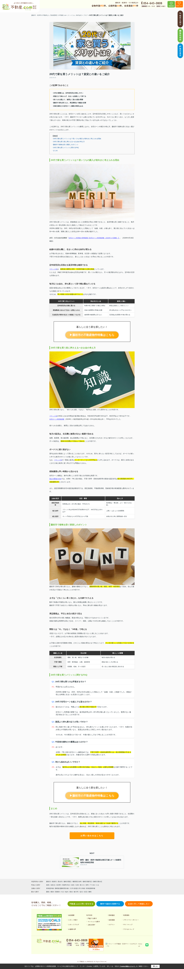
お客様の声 (72, 929)
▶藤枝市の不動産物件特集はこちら (92, 334)
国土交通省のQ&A (55, 479)
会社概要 (71, 915)
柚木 (66, 892)
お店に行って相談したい (139, 903)
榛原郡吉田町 (77, 881)
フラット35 (53, 269)
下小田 (92, 885)
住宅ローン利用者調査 (56, 419)
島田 (71, 892)
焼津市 (54, 881)
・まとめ (55, 150)
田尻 (73, 885)
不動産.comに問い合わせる (81, 903)
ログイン (112, 924)
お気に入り (179, 6)
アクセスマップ (128, 929)
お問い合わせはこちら (92, 836)
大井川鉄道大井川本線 (77, 888)
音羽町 (58, 885)
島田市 (60, 881)
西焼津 (57, 892)
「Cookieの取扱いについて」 (127, 966)
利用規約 (126, 915)
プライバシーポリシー (131, 920)
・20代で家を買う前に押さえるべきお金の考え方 (68, 141)
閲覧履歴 (171, 6)
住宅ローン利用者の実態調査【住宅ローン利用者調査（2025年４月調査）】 (94, 238)
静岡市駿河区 (87, 881)
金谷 (81, 892)
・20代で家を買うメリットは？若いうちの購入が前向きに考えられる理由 (76, 138)
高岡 (48, 885)
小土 (97, 885)
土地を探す (91, 925)
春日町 (76, 892)
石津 (77, 885)
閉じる (155, 966)
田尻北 (53, 885)
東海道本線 (50, 888)
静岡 (89, 892)
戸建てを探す (92, 918)
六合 (62, 892)
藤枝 (47, 892)
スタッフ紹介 (73, 920)
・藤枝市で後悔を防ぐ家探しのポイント (65, 144)
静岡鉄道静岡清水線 (62, 888)
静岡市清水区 (97, 881)
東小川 (82, 885)
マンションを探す (94, 921)
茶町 (87, 885)
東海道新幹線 (90, 888)
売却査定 (112, 915)
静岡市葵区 (67, 881)
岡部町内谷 (66, 885)
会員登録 (112, 920)
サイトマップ (128, 924)
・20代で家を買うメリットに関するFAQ (65, 147)
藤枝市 (48, 881)
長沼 (85, 892)
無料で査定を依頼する (110, 903)
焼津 (52, 892)
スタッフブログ (73, 924)
